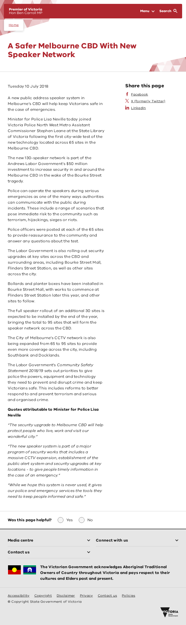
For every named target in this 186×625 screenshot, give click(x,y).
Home (14, 25)
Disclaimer (66, 595)
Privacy (86, 595)
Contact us (107, 595)
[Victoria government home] (169, 612)
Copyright (43, 595)
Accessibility (19, 595)
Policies (128, 595)
